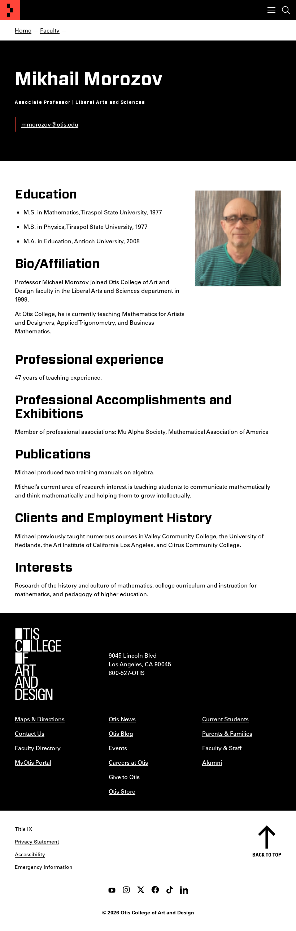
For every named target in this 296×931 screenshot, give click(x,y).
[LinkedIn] (184, 890)
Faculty (50, 30)
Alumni (212, 762)
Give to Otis (124, 777)
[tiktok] (169, 890)
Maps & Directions (40, 719)
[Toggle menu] (271, 10)
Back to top (266, 854)
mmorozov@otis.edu (49, 124)
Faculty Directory (38, 748)
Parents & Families (227, 733)
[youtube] (112, 890)
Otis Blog (121, 733)
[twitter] (140, 890)
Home (23, 30)
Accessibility (30, 854)
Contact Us (29, 733)
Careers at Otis (128, 762)
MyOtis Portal (33, 762)
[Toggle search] (286, 10)
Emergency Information (44, 867)
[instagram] (126, 890)
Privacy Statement (37, 841)
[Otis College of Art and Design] (10, 10)
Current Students (225, 719)
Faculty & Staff (221, 748)
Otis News (122, 719)
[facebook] (155, 890)
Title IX (23, 829)
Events (118, 748)
